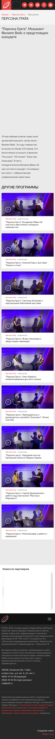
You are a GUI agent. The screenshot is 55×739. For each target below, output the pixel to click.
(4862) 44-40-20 (9, 680)
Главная (5, 14)
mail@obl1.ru (7, 683)
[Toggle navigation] (49, 619)
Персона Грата (18, 14)
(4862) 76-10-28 (9, 676)
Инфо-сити (48, 734)
